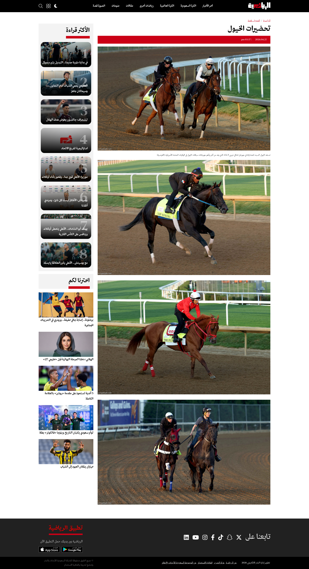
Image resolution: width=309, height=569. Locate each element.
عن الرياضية (231, 563)
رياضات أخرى (147, 6)
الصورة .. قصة (254, 20)
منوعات (115, 6)
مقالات (129, 6)
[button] (48, 6)
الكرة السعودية (188, 6)
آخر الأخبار (208, 6)
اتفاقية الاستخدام (205, 563)
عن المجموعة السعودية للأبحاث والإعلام (179, 563)
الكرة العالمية (167, 6)
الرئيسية (266, 20)
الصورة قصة (99, 6)
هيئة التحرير (219, 563)
